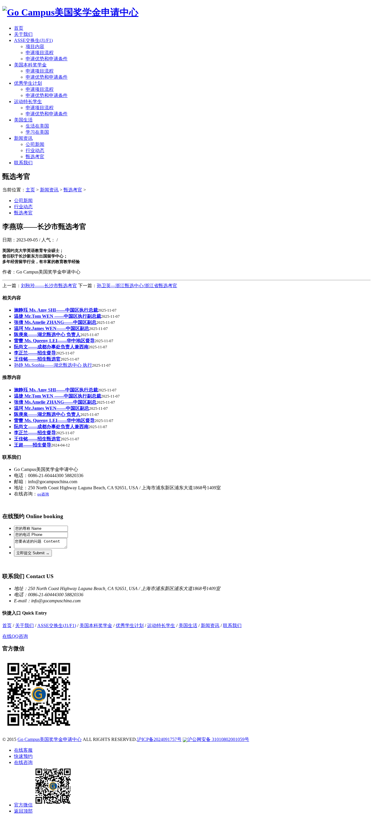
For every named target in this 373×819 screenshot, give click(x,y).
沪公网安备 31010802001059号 (218, 739)
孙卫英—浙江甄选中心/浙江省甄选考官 (137, 285)
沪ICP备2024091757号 (159, 739)
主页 (30, 189)
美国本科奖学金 (30, 64)
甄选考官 (35, 156)
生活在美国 (37, 125)
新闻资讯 (23, 138)
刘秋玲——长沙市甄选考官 (49, 285)
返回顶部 (23, 811)
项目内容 (35, 46)
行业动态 (35, 150)
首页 (18, 28)
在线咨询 (23, 762)
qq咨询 (43, 494)
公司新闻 (35, 144)
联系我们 (23, 162)
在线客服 (23, 750)
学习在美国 (37, 132)
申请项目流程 (40, 52)
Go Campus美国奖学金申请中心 (49, 739)
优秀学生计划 (28, 83)
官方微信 (23, 804)
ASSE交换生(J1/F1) (33, 40)
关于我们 (23, 34)
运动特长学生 (28, 101)
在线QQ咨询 (15, 636)
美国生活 (23, 119)
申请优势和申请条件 (47, 58)
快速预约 (23, 756)
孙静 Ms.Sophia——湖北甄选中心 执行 (53, 365)
